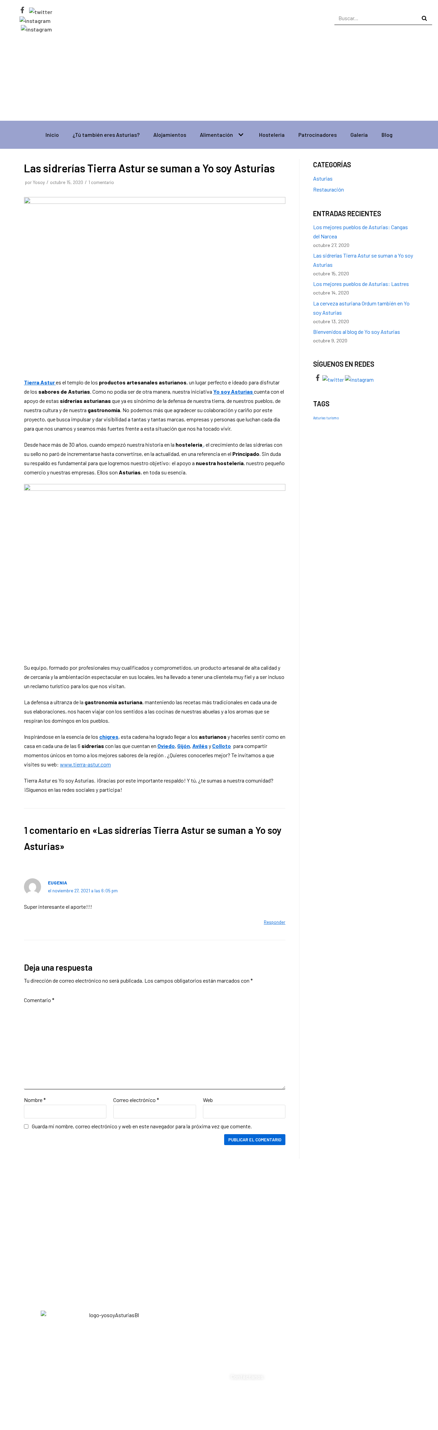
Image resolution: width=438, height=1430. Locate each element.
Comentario (39, 1000)
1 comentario (101, 182)
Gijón (183, 746)
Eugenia (57, 882)
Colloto (221, 746)
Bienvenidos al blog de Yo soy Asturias (356, 331)
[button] (264, 1319)
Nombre (35, 1100)
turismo (332, 418)
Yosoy (39, 182)
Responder (274, 922)
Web (208, 1100)
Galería (359, 134)
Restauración (328, 189)
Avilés (200, 746)
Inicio (52, 134)
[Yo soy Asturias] (219, 74)
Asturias (323, 178)
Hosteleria (272, 134)
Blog (387, 134)
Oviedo (166, 746)
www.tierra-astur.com (85, 764)
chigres (108, 736)
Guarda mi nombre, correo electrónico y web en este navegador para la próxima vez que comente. (142, 1126)
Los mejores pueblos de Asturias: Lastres (361, 283)
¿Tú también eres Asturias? (106, 134)
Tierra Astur (40, 382)
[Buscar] (424, 18)
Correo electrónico (136, 1100)
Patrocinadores (317, 134)
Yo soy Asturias (233, 391)
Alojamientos (169, 134)
